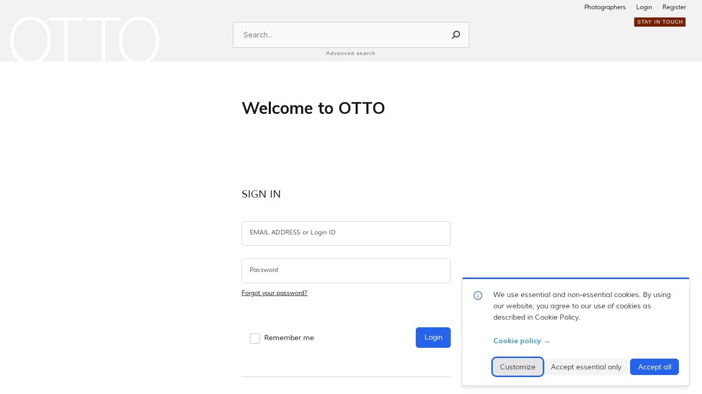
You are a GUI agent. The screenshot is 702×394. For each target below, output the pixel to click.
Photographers (605, 7)
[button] (456, 35)
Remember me (289, 337)
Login (644, 7)
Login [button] (433, 337)
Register (674, 7)
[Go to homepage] (84, 40)
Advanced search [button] (351, 53)
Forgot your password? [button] (274, 293)
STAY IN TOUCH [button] (660, 22)
